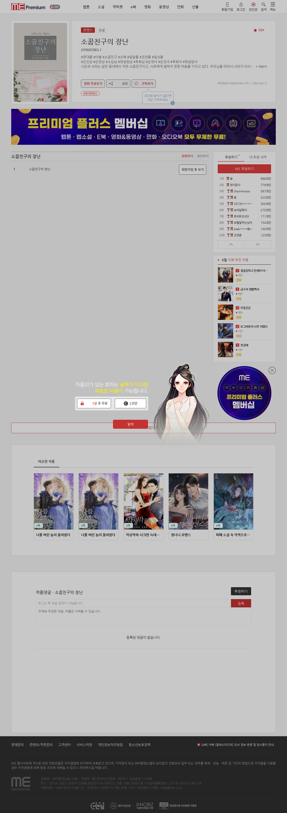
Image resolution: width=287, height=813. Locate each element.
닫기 (130, 424)
